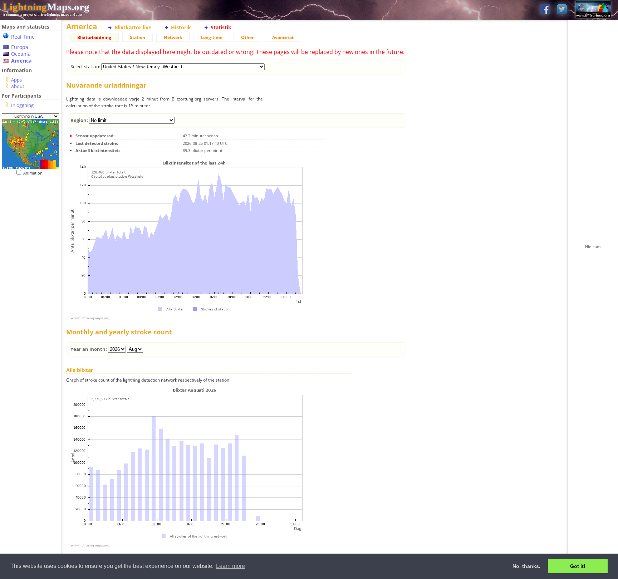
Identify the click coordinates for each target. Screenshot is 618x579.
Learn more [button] (230, 566)
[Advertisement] (30, 322)
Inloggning (22, 105)
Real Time (23, 36)
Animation (34, 173)
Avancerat (283, 37)
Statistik (221, 27)
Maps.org (46, 7)
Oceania (21, 53)
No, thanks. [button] (526, 566)
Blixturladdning (94, 37)
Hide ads (593, 246)
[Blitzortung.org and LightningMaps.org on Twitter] (562, 10)
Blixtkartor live (132, 27)
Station (137, 37)
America (21, 60)
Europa (19, 47)
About (17, 86)
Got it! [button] (577, 566)
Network (173, 37)
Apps (16, 80)
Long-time (211, 37)
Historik (181, 27)
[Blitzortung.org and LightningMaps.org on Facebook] (545, 10)
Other (247, 37)
